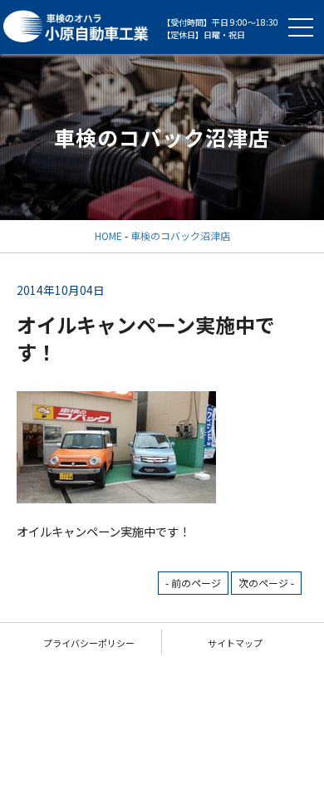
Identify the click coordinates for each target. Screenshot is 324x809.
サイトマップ (235, 643)
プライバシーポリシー (89, 643)
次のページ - (266, 583)
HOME (108, 235)
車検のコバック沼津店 (180, 235)
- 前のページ (193, 583)
